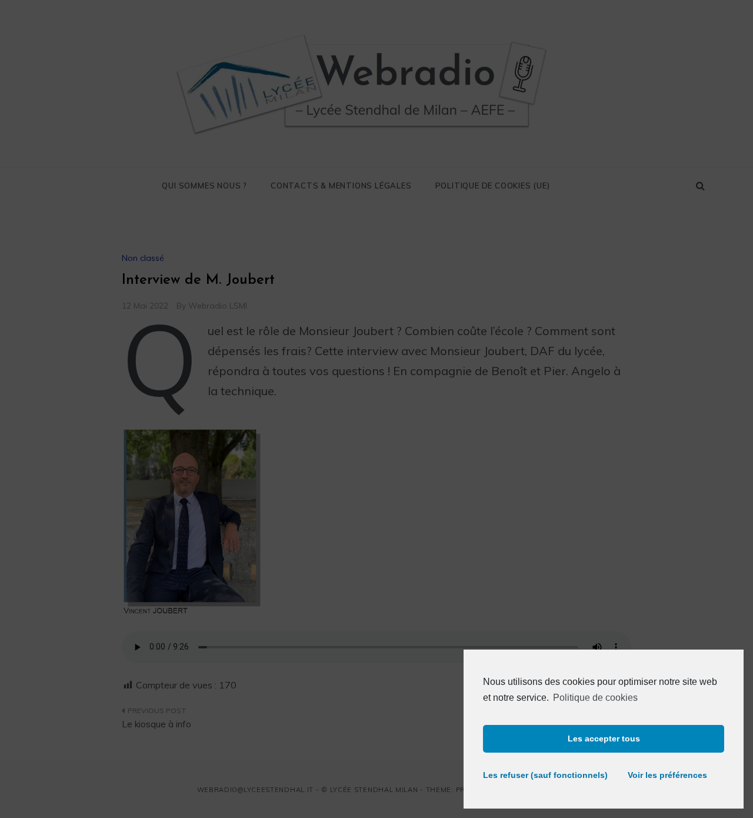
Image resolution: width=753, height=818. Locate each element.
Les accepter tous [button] (604, 738)
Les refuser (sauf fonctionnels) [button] (540, 775)
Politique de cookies (595, 698)
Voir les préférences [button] (667, 775)
